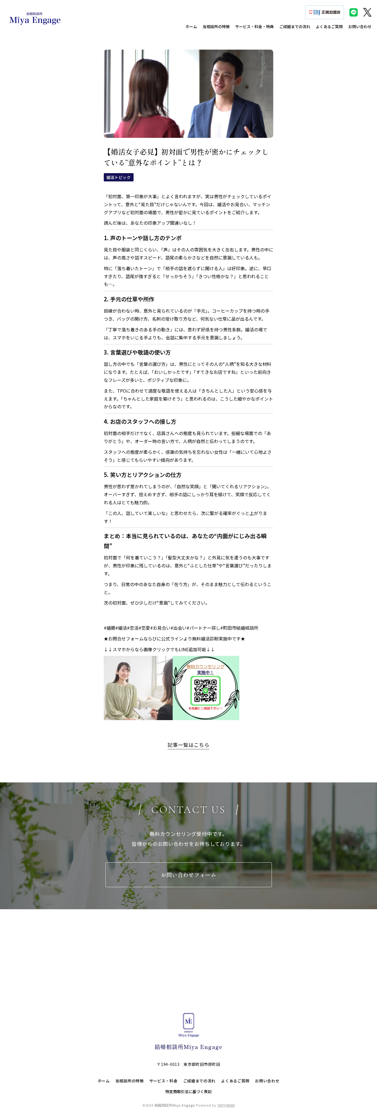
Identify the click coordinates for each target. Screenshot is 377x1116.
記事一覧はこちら (188, 745)
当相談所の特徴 (129, 1080)
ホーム (104, 1080)
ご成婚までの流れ (199, 1080)
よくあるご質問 (235, 1080)
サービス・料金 (163, 1080)
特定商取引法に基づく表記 (188, 1091)
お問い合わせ (267, 1080)
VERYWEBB (226, 1105)
